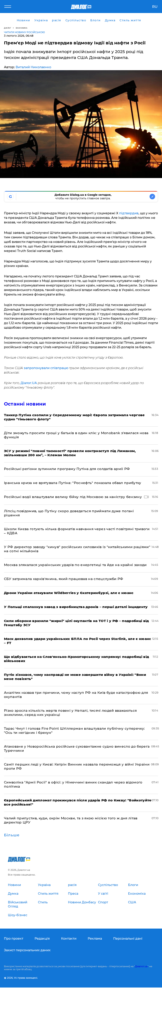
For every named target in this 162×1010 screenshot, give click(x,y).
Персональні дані (127, 938)
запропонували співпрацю (46, 368)
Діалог (7, 28)
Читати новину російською (24, 32)
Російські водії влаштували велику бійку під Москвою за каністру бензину (73, 497)
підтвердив (128, 213)
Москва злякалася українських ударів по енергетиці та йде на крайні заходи (75, 565)
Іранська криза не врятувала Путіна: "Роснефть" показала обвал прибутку (72, 483)
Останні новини (25, 404)
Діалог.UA (29, 383)
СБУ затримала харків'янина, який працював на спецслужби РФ (63, 579)
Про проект (13, 938)
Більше (12, 835)
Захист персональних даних (27, 950)
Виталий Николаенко (33, 67)
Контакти (68, 938)
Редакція (42, 938)
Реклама (95, 938)
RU (154, 7)
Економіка (21, 28)
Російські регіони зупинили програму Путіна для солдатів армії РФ (67, 469)
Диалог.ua (141, 966)
